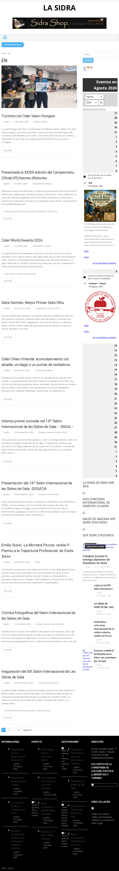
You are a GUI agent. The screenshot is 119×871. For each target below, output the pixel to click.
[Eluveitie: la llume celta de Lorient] (5, 776)
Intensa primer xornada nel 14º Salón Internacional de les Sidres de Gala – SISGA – (37, 424)
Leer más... (8, 150)
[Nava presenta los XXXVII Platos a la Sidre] (35, 809)
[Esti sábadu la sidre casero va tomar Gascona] (35, 776)
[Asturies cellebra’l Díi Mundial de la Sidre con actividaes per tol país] (88, 660)
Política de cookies (100, 814)
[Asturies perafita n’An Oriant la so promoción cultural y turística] (5, 830)
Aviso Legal (97, 823)
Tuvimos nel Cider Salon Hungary (28, 116)
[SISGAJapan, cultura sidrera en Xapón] (35, 748)
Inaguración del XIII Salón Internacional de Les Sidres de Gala (38, 674)
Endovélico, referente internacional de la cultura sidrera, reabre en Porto (104, 629)
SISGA (64, 432)
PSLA (58, 308)
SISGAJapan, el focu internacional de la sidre (18, 754)
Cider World (9, 274)
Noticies (48, 183)
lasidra (7, 121)
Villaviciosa (52, 211)
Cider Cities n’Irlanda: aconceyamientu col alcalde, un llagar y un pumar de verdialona (35, 362)
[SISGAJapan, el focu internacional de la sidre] (5, 748)
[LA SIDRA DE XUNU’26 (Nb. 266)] (88, 603)
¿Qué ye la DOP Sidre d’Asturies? (103, 587)
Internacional (41, 370)
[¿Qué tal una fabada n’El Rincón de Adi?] (65, 815)
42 (19, 730)
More (86, 257)
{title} (86, 251)
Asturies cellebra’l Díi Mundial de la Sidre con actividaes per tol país (105, 655)
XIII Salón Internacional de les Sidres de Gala (30, 710)
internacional (30, 274)
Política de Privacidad (101, 817)
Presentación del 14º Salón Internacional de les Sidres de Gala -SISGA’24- (36, 486)
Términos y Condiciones (103, 820)
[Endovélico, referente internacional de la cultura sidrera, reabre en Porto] (88, 621)
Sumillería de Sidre (95, 547)
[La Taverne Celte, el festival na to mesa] (5, 801)
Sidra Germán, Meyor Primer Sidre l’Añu (32, 302)
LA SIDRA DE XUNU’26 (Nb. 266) (104, 605)
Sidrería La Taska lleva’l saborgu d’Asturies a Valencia (77, 756)
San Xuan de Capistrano (36, 211)
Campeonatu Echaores (14, 211)
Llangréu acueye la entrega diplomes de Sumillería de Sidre (96, 559)
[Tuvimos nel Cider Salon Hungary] (35, 830)
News (50, 370)
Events (45, 121)
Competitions (38, 183)
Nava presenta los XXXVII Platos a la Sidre (48, 808)
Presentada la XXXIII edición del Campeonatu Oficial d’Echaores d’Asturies (37, 175)
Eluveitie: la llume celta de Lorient (18, 781)
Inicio (3, 53)
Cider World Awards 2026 (22, 240)
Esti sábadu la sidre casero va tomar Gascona (48, 783)
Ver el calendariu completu (104, 263)
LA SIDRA (59, 8)
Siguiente (27, 730)
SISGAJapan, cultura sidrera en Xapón (48, 754)
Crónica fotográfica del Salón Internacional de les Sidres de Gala (38, 616)
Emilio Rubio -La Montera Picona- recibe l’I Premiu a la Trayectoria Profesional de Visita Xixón (37, 551)
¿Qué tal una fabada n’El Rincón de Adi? (77, 811)
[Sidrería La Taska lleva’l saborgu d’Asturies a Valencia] (65, 758)
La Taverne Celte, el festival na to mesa (18, 807)
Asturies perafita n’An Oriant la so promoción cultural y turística (18, 840)
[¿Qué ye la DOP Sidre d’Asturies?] (88, 585)
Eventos (37, 121)
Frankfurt (19, 274)
